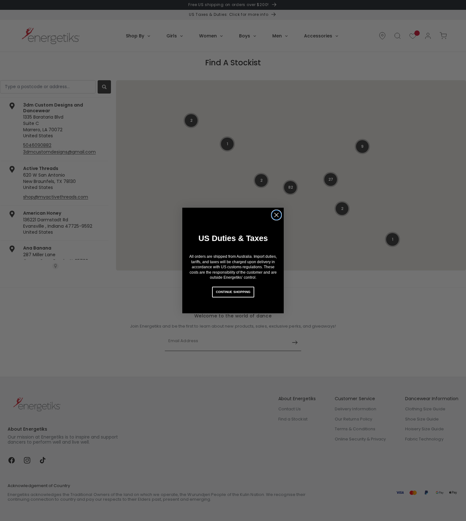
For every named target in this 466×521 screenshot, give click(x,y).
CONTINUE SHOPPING (233, 292)
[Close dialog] (276, 215)
